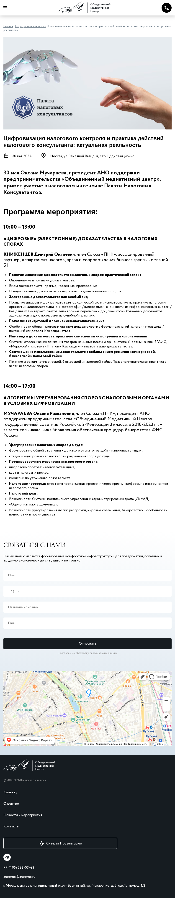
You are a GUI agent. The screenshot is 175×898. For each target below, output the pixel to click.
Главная (8, 26)
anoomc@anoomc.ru (19, 877)
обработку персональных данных (96, 653)
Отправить (87, 643)
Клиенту (10, 792)
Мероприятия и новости (30, 26)
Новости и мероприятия (22, 815)
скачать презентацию (64, 843)
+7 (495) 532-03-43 (18, 867)
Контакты (11, 826)
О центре (11, 803)
